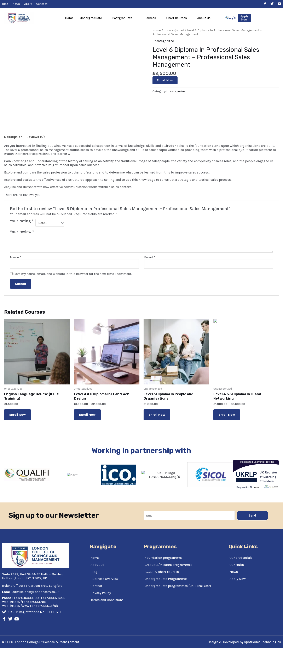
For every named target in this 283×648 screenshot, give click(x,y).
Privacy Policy (101, 593)
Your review (22, 231)
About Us (203, 18)
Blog (94, 572)
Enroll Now (165, 80)
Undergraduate (91, 18)
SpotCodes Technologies (262, 642)
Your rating (22, 221)
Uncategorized (174, 30)
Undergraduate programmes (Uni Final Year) (178, 586)
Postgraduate (122, 18)
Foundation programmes (164, 558)
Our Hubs (237, 565)
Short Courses (176, 18)
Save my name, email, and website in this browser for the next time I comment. (72, 274)
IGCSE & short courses (162, 572)
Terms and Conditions (107, 600)
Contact (96, 586)
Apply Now (238, 579)
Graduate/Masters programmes (168, 565)
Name (15, 257)
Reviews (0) (36, 137)
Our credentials (241, 558)
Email (149, 257)
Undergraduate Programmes (166, 579)
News (234, 572)
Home (69, 18)
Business (149, 18)
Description (13, 137)
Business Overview (105, 579)
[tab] (13, 136)
